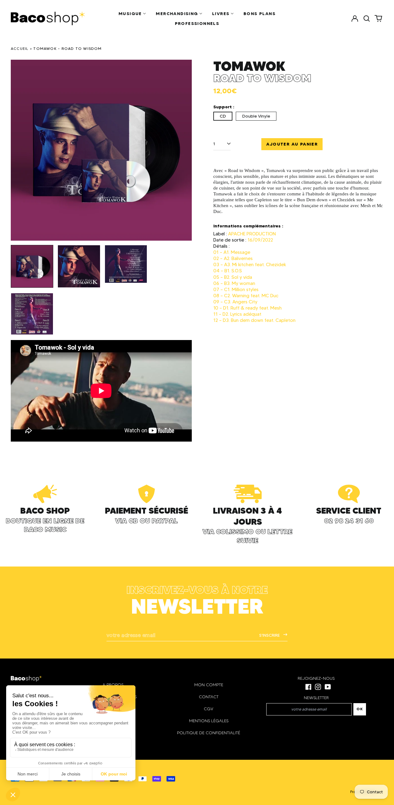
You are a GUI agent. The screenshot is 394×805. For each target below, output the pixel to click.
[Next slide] (183, 150)
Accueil (20, 48)
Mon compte (208, 684)
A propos (113, 684)
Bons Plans (259, 13)
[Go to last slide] (19, 150)
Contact (209, 696)
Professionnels (197, 23)
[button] (367, 18)
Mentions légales (208, 720)
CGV (208, 708)
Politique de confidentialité (208, 732)
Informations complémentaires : (248, 226)
